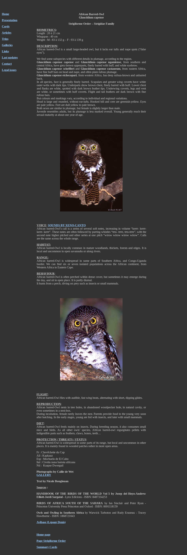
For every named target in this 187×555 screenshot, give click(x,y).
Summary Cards (47, 547)
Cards (5, 26)
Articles (6, 32)
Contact (7, 63)
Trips (5, 38)
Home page (43, 534)
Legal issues (9, 70)
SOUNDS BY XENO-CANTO (67, 225)
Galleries (7, 45)
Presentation (9, 20)
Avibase (41, 522)
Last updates (10, 57)
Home (5, 14)
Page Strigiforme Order (51, 540)
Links (5, 51)
